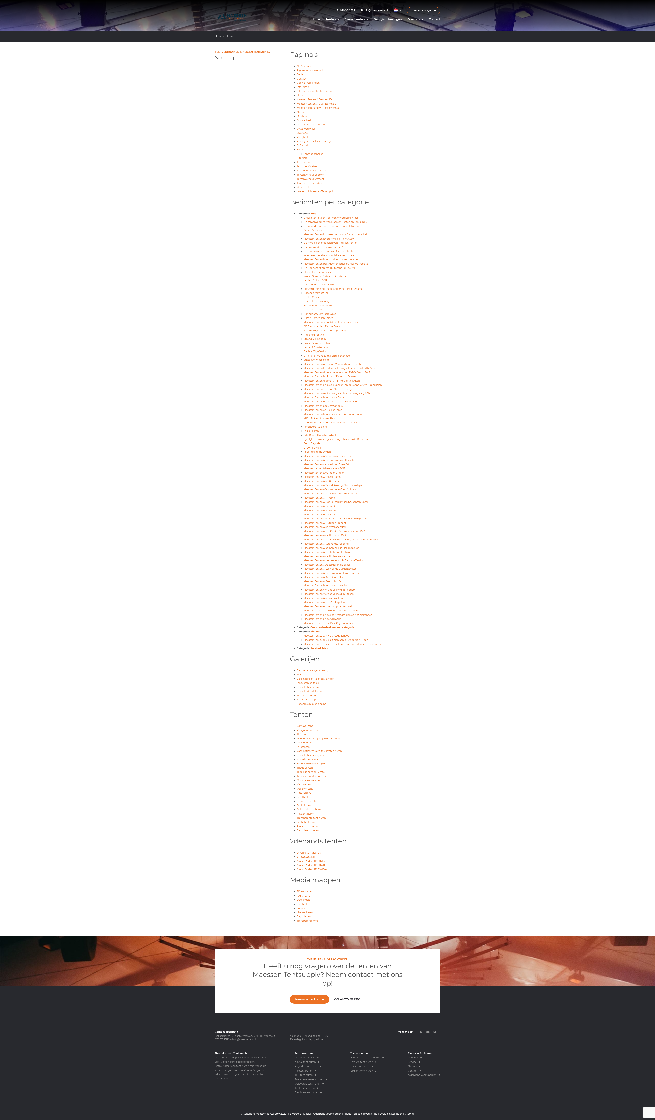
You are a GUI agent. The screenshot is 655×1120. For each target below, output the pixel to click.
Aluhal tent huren (307, 826)
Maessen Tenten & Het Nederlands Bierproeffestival (334, 560)
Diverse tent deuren (309, 852)
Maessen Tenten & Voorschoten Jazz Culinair (330, 489)
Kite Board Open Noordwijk (320, 435)
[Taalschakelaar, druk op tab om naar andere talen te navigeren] (397, 10)
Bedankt (302, 74)
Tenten (331, 19)
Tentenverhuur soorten (310, 174)
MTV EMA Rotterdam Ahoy (320, 418)
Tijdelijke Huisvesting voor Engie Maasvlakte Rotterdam (337, 439)
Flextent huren (305, 813)
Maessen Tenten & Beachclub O (322, 581)
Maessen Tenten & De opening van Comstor (330, 460)
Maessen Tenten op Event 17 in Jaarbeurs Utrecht (333, 364)
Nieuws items (305, 912)
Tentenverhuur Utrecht (310, 178)
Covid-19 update (313, 230)
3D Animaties (305, 66)
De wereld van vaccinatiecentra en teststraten (331, 226)
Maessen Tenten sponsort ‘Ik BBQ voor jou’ (329, 389)
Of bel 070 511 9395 (347, 999)
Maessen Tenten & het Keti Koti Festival (327, 552)
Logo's (301, 908)
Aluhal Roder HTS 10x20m (312, 865)
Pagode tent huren (306, 1066)
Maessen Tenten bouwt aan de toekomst (328, 585)
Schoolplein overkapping (311, 703)
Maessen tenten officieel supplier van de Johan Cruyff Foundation (343, 384)
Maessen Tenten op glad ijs (320, 514)
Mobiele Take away (308, 687)
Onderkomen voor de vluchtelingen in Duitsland (332, 422)
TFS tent (302, 734)
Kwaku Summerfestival (317, 343)
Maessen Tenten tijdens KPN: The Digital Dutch (332, 380)
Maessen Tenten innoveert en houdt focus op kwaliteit (336, 234)
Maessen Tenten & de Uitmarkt (322, 481)
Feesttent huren (359, 1066)
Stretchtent (304, 746)
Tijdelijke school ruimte (311, 772)
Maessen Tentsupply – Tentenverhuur (319, 107)
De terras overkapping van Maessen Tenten (329, 251)
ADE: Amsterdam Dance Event (322, 326)
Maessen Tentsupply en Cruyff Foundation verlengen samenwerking (344, 644)
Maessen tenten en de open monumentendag (331, 610)
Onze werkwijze (306, 128)
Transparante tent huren (311, 817)
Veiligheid (303, 187)
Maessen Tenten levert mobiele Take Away (329, 238)
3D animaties (305, 891)
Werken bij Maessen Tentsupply (315, 191)
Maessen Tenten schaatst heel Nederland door (331, 322)
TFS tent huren (304, 1074)
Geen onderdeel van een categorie (332, 627)
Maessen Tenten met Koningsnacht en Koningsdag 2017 (337, 393)
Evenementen (355, 19)
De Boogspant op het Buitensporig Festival (330, 267)
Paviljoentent (305, 742)
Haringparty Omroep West (320, 313)
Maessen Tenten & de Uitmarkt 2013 (325, 535)
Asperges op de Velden (317, 451)
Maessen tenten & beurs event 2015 (324, 468)
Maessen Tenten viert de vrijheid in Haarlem (330, 589)
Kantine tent (304, 784)
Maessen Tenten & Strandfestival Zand (326, 543)
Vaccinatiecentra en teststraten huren (319, 751)
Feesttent (302, 797)
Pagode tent (304, 916)
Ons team (303, 116)
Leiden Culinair (312, 297)
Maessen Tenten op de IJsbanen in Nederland (330, 401)
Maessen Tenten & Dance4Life (314, 99)
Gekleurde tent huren (309, 809)
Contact (434, 19)
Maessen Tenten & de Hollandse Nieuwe (327, 556)
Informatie (303, 87)
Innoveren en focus (308, 682)
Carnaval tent (305, 725)
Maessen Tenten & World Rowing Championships (333, 485)
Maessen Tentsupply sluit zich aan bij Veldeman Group (336, 639)
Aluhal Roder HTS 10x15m (312, 861)
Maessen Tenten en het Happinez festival (328, 606)
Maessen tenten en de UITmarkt (322, 618)
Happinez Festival (314, 334)
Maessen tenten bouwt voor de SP (324, 405)
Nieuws (301, 112)
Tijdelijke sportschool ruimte (314, 776)
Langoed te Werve (314, 309)
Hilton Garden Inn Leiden (318, 318)
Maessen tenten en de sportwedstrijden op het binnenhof (338, 614)
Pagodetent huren (308, 830)
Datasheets (303, 899)
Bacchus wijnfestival (316, 292)
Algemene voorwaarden (311, 70)
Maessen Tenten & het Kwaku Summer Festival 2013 (334, 531)
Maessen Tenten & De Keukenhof (323, 506)
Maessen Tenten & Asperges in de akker (327, 564)
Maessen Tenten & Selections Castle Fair (327, 456)
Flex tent (302, 904)
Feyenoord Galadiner (316, 426)
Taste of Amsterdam (316, 347)
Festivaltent (304, 792)
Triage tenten (305, 767)
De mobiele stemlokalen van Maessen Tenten (330, 242)
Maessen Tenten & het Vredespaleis (324, 602)
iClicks (307, 1113)
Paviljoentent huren (308, 730)
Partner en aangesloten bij (312, 670)
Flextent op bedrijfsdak (317, 272)
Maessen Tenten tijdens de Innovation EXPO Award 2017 (337, 372)
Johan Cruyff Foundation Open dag (325, 330)
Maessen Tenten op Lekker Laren (323, 409)
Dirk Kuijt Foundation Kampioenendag (327, 355)
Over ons (413, 19)
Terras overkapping (308, 699)
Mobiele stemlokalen (309, 691)
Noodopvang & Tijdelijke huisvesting (318, 738)
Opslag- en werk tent (309, 780)
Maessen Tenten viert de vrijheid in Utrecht (329, 593)
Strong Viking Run (315, 339)
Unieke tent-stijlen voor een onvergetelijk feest (331, 217)
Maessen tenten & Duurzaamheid (316, 103)
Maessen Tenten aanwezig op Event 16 (326, 464)
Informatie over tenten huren (314, 91)
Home (315, 19)
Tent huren (303, 162)
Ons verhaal (304, 120)
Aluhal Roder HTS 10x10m (312, 869)
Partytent (302, 137)
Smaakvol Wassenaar (316, 359)
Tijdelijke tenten (306, 695)
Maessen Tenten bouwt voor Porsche (325, 397)
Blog (313, 213)
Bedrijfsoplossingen (388, 19)
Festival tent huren (361, 1062)
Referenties (303, 145)
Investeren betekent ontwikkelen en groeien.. (330, 255)
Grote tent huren (307, 822)
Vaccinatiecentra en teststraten (315, 678)
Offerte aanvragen (422, 10)
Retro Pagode (312, 443)
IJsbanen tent (305, 788)
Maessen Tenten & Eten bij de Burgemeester (330, 568)
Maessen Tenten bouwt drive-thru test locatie (331, 259)
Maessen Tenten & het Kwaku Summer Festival (331, 493)
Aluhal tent (303, 895)
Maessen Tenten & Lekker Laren (322, 476)
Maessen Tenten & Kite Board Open (324, 577)
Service (301, 149)
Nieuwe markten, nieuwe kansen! (323, 247)
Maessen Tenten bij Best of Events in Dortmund (332, 376)
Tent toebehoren (313, 153)
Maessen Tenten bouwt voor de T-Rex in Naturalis (333, 414)
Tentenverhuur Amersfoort (313, 170)
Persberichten (319, 648)
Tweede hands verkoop (310, 183)
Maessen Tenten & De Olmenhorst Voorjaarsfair (332, 573)
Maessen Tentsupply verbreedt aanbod (326, 635)
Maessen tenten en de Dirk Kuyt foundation (329, 623)
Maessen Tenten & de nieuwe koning (325, 598)
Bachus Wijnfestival (315, 351)
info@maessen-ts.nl (244, 1039)
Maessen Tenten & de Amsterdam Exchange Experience (336, 518)
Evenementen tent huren (365, 1057)
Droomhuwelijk (313, 447)
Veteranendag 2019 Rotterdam (322, 284)
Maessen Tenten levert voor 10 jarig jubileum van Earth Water (340, 368)
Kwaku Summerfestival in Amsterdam (326, 276)
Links (300, 95)
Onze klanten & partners (311, 124)
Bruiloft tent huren (361, 1070)
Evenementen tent (308, 801)
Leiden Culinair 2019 (315, 280)
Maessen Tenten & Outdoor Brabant (325, 522)
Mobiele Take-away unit (311, 755)
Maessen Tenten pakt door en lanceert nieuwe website (336, 263)
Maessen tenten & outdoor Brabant (324, 472)
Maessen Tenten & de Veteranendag (325, 527)
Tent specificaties (307, 166)
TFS (299, 674)
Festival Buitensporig (316, 301)
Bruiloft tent (304, 805)
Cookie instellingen (308, 82)
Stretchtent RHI (306, 856)
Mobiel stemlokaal (308, 759)
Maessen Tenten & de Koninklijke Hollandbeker (331, 548)
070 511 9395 (222, 1039)
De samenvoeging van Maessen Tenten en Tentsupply (335, 221)
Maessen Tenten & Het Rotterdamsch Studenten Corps (336, 501)
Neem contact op (307, 999)
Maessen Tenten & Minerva (319, 497)
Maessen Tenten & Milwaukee (321, 510)
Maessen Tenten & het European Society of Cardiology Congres (341, 539)
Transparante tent (307, 920)
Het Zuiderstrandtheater (318, 305)
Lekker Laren (311, 430)
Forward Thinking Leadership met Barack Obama (333, 288)
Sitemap (302, 158)
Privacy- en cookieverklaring (314, 141)
